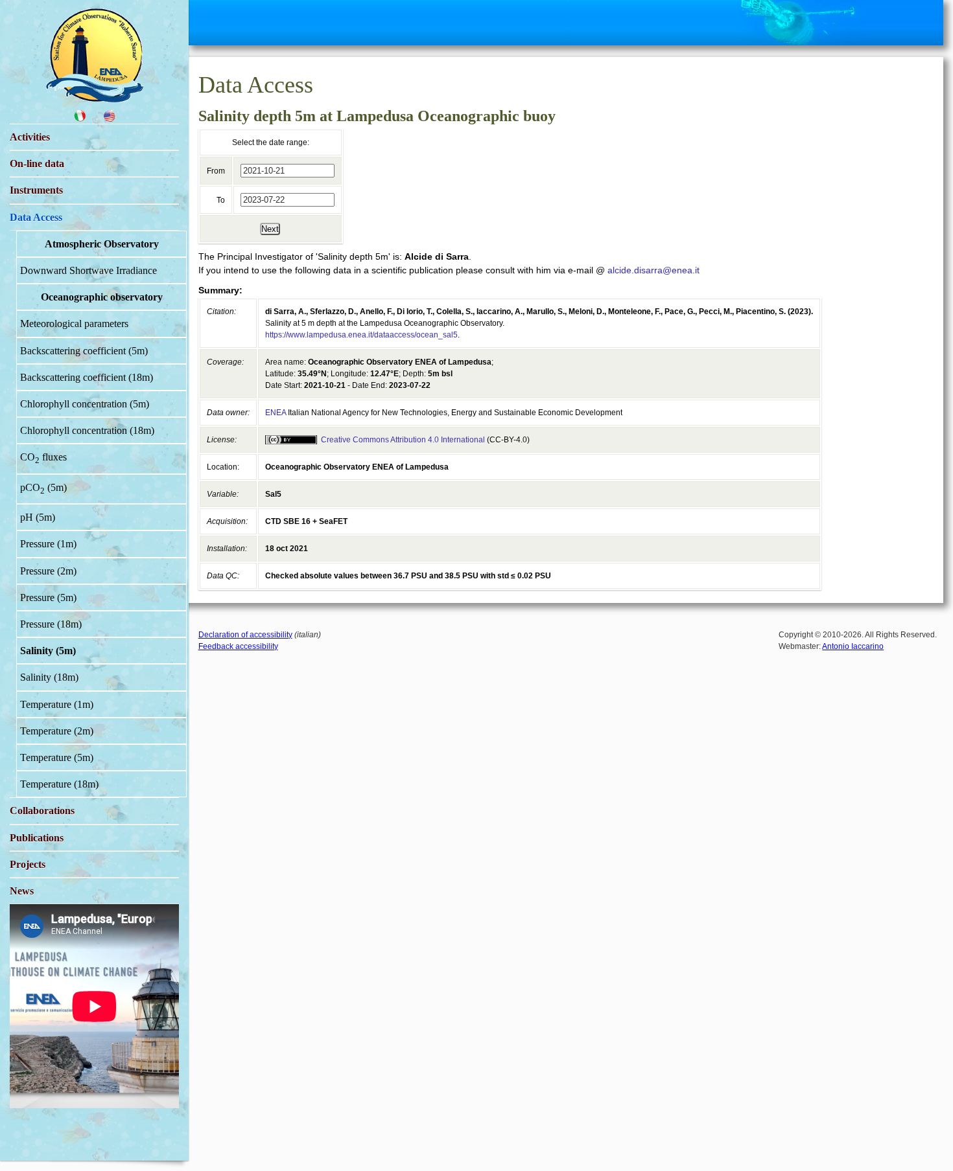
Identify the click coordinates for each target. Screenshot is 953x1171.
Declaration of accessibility (245, 634)
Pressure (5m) (48, 597)
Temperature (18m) (59, 784)
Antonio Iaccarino (853, 646)
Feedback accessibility (238, 646)
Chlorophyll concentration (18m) (87, 430)
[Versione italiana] (80, 119)
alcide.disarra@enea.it (653, 270)
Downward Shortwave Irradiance (88, 270)
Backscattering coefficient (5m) (84, 350)
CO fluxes (43, 458)
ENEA (275, 412)
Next (270, 229)
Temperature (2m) (56, 730)
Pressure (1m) (48, 543)
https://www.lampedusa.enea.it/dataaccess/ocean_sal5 (361, 334)
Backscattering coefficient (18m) (86, 377)
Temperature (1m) (56, 704)
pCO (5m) (43, 488)
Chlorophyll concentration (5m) (84, 403)
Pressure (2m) (48, 570)
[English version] (109, 119)
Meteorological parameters (74, 323)
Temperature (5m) (56, 757)
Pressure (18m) (51, 624)
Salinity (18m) (49, 677)
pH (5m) (37, 517)
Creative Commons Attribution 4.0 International (403, 439)
